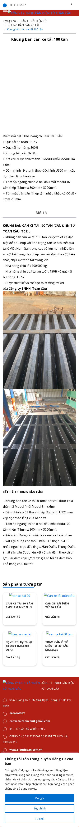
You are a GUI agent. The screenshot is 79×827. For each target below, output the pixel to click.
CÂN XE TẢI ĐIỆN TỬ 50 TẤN (57, 605)
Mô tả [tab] (41, 212)
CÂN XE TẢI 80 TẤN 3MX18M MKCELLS (19, 605)
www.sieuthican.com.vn (25, 749)
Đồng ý (39, 798)
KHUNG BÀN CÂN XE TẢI (23, 25)
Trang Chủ (9, 21)
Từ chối (39, 819)
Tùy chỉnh (40, 808)
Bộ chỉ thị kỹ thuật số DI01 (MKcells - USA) (19, 645)
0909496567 (18, 5)
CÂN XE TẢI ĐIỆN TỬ (34, 21)
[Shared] (75, 5)
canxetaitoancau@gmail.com (29, 721)
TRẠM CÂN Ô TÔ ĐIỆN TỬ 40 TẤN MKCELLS (56, 645)
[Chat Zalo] (72, 739)
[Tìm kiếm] (66, 5)
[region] (39, 790)
